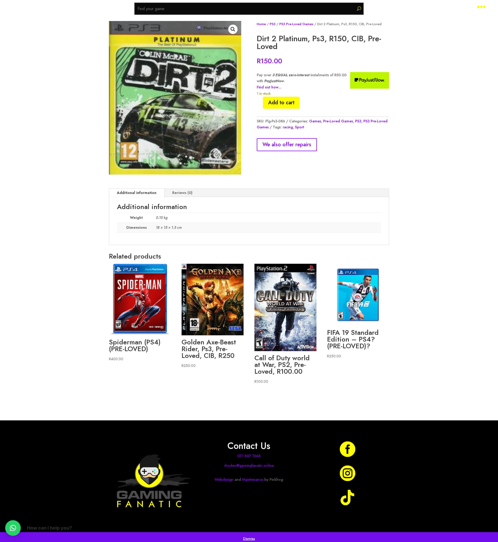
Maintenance (252, 479)
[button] (233, 29)
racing (288, 127)
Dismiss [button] (249, 538)
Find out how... (269, 87)
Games (315, 121)
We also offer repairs (286, 144)
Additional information (136, 192)
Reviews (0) (182, 192)
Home (261, 24)
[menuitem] (481, 7)
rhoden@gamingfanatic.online (249, 465)
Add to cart (281, 102)
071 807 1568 (248, 455)
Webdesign (224, 479)
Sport (299, 127)
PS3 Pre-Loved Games (296, 24)
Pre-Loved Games (338, 121)
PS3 (272, 24)
